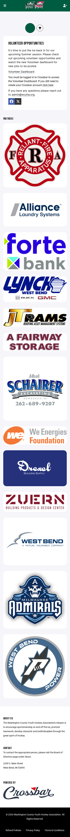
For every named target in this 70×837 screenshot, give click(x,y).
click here (47, 85)
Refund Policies (13, 830)
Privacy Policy (33, 830)
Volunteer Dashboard (21, 71)
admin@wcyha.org (23, 94)
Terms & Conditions (54, 830)
